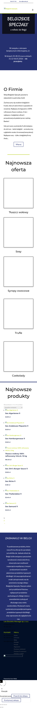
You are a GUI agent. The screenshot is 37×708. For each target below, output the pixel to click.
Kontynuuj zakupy (11, 700)
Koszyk (16, 644)
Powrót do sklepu (20, 696)
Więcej (18, 144)
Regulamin (17, 647)
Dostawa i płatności (20, 649)
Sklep (15, 640)
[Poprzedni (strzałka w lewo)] (1, 707)
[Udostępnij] (4, 704)
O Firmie (16, 637)
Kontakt (16, 642)
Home (15, 635)
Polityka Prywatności (20, 651)
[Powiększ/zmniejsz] (1, 704)
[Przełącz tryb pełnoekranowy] (2, 704)
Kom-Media (13, 678)
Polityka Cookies (19, 653)
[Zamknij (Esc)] (6, 704)
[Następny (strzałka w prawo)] (2, 707)
